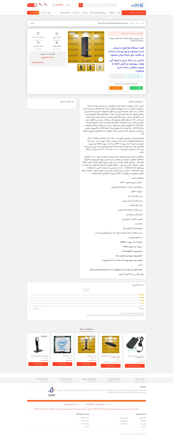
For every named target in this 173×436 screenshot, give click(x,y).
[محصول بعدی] (30, 23)
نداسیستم (106, 269)
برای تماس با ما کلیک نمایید (131, 274)
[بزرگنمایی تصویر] (100, 59)
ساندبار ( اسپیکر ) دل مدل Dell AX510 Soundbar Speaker (110, 357)
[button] (135, 366)
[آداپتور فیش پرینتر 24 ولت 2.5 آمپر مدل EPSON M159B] (135, 344)
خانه (143, 23)
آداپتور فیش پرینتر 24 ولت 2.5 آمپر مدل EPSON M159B (136, 357)
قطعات (132, 23)
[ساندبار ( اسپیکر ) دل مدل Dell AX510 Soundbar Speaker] (110, 344)
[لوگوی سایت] (137, 5)
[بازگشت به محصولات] (32, 23)
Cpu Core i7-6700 (67, 356)
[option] (87, 61)
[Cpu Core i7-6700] (62, 344)
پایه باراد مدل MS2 (91, 356)
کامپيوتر (138, 23)
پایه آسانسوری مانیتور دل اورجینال (39, 356)
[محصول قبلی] (34, 23)
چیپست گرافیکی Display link (104, 173)
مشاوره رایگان (32, 13)
